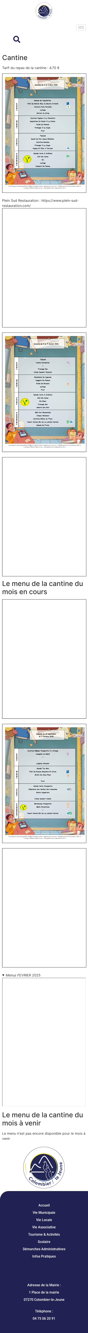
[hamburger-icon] (81, 27)
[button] (11, 40)
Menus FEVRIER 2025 (23, 975)
